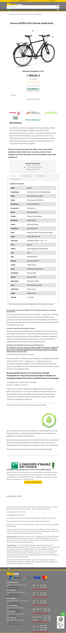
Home (9, 14)
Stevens (18, 14)
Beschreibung (26, 176)
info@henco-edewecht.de (14, 596)
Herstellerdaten (40, 176)
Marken (13, 14)
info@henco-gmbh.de (33, 169)
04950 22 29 (12, 616)
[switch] (60, 627)
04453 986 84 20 (14, 603)
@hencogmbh (42, 405)
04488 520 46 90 (22, 0)
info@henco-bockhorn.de (14, 604)
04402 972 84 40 (14, 610)
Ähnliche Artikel (15, 179)
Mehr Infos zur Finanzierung (33, 482)
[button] (52, 37)
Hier (8, 382)
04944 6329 (12, 622)
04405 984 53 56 (14, 594)
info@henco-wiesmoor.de (14, 624)
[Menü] (63, 617)
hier (10, 385)
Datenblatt (13, 176)
